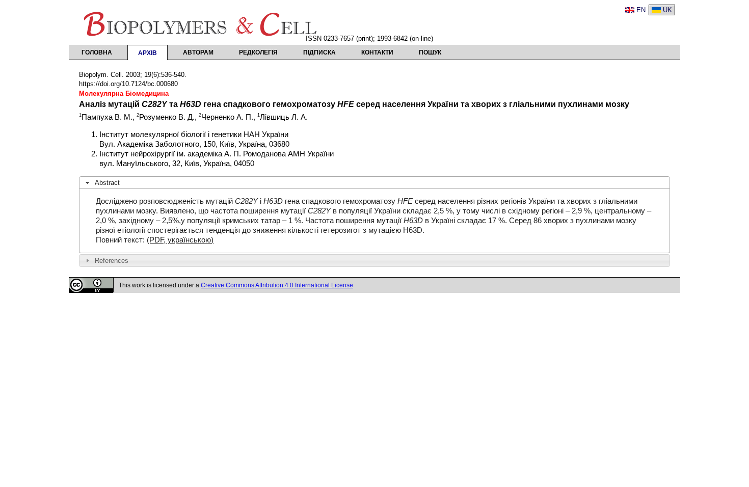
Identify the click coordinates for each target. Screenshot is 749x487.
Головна (97, 52)
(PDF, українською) (180, 240)
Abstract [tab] (107, 182)
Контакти (377, 52)
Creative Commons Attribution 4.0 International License (277, 285)
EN (641, 10)
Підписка (319, 52)
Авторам (198, 52)
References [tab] (111, 260)
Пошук (430, 52)
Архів (147, 53)
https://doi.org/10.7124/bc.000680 (128, 84)
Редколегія (258, 52)
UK (667, 10)
